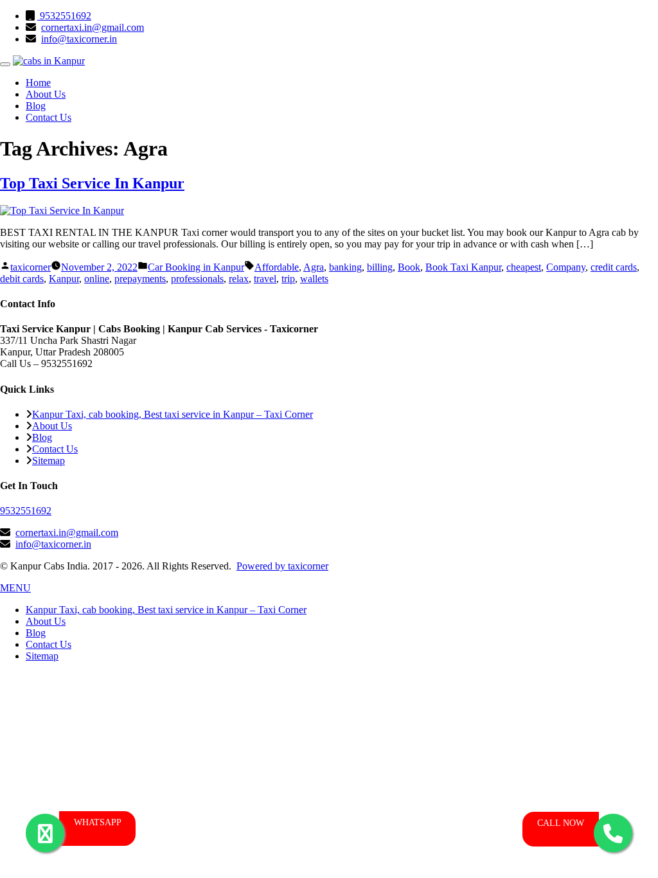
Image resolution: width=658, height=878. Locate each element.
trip (288, 278)
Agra (313, 267)
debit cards (22, 278)
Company (565, 267)
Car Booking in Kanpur (196, 267)
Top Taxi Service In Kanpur (92, 183)
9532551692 (64, 15)
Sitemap (48, 460)
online (96, 278)
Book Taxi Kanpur (463, 267)
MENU (15, 587)
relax (239, 278)
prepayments (140, 278)
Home (38, 82)
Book (409, 267)
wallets (314, 278)
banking (345, 267)
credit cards (614, 267)
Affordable (276, 267)
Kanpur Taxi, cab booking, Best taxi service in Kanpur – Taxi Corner (172, 414)
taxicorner (30, 267)
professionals (197, 278)
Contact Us (48, 117)
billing (380, 267)
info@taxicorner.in (79, 38)
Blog (36, 105)
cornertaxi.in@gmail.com (92, 27)
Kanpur (64, 278)
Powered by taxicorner (282, 565)
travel (265, 278)
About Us (46, 94)
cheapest (523, 267)
